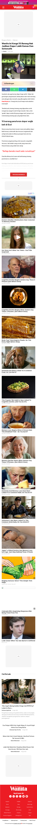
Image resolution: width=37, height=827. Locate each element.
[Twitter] (17, 796)
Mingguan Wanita (6, 40)
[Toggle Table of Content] (31, 83)
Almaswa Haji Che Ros (15, 729)
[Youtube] (23, 796)
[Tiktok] (20, 796)
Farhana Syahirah (6, 710)
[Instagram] (13, 796)
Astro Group (30, 823)
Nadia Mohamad (15, 740)
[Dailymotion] (27, 796)
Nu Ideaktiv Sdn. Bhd (17, 823)
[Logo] (18, 7)
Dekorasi (15, 40)
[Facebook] (10, 796)
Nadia (4, 51)
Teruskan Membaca (18, 174)
